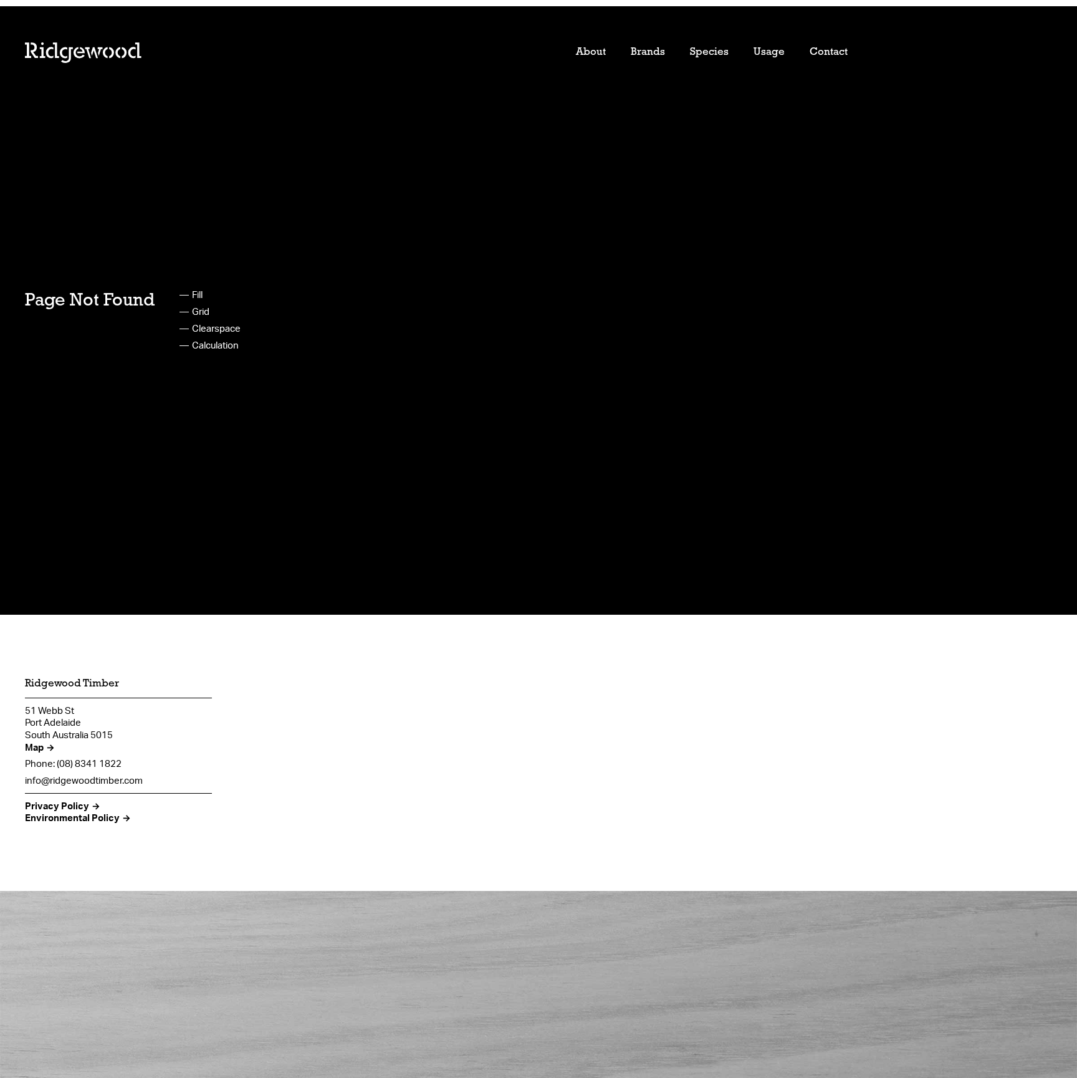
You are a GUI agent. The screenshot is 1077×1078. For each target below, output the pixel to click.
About (591, 52)
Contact (829, 52)
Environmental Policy (72, 818)
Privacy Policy (57, 806)
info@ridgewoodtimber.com (84, 780)
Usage (769, 52)
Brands (648, 52)
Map (34, 747)
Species (709, 52)
